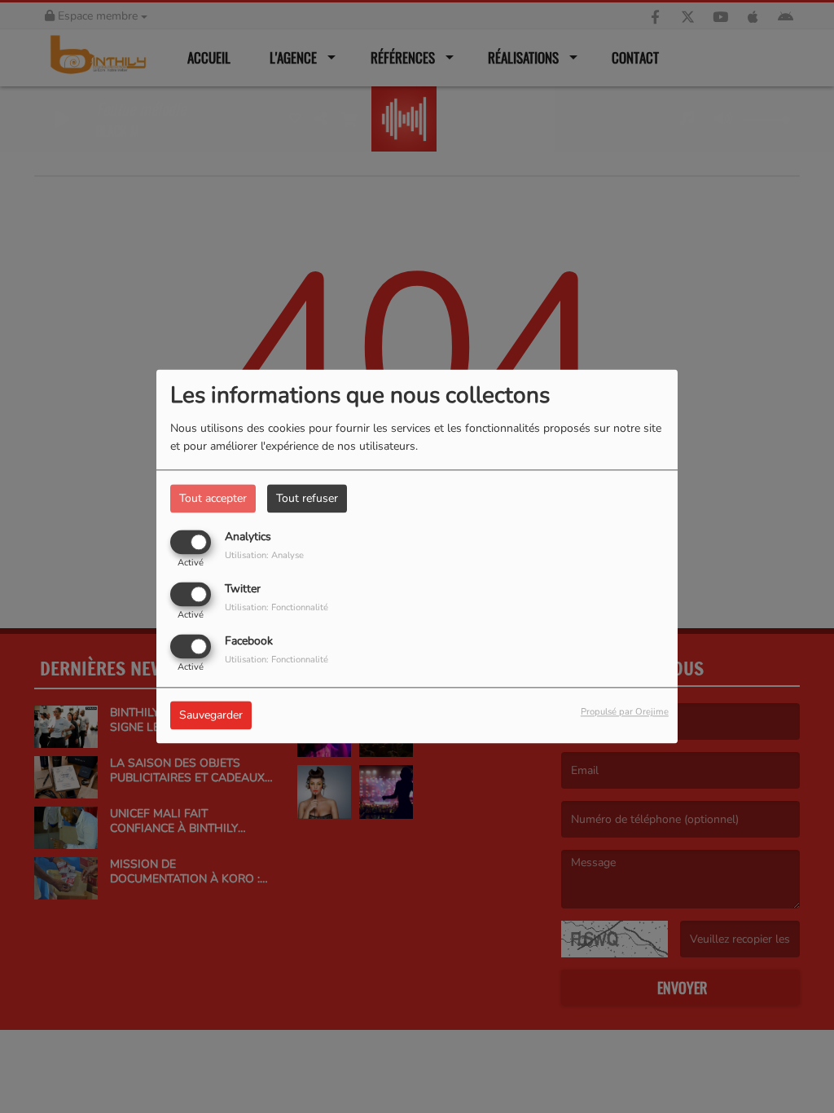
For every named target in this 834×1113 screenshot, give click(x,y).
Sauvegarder (211, 716)
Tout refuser (307, 498)
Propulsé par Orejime (625, 712)
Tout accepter (213, 498)
